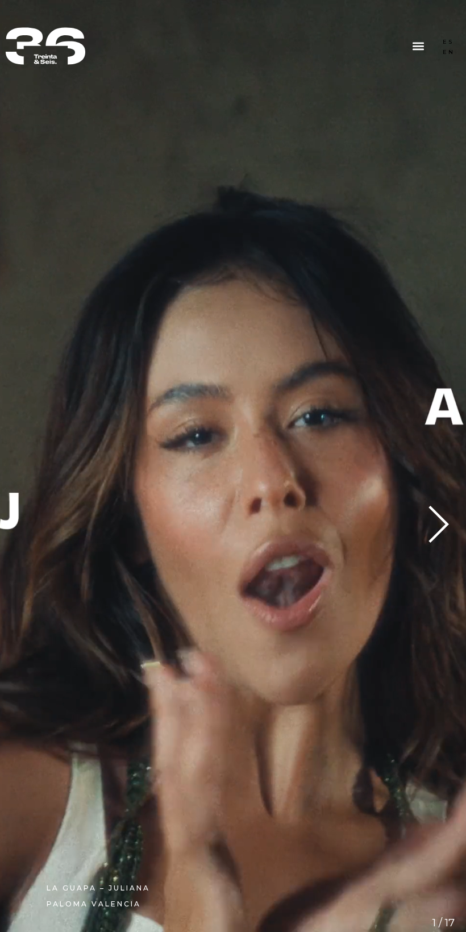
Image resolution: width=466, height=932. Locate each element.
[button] (418, 47)
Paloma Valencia (94, 904)
